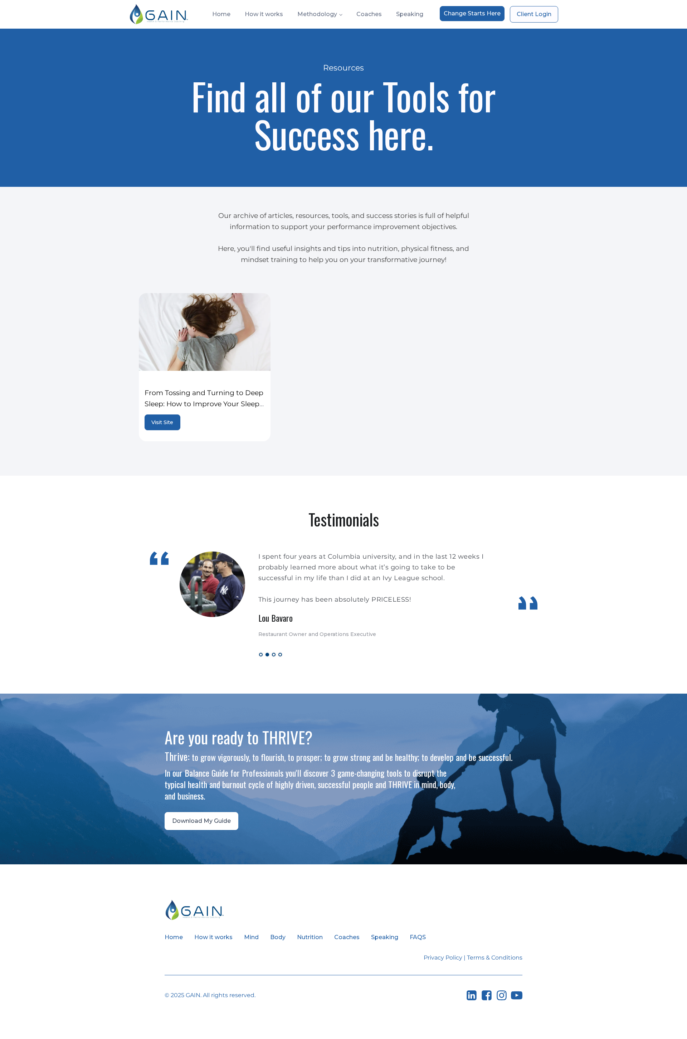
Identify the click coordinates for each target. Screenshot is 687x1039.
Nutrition (310, 937)
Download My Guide (201, 820)
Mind (251, 937)
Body (278, 937)
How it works (264, 14)
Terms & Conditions (494, 957)
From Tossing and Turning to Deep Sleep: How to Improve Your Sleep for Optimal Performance (204, 403)
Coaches (369, 14)
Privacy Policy (443, 957)
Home (221, 14)
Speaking (409, 14)
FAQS (418, 937)
